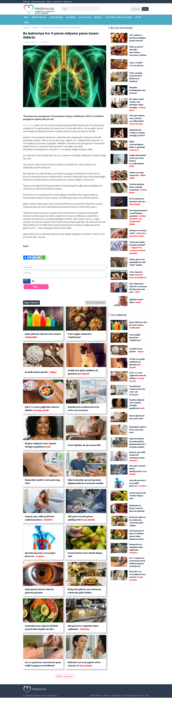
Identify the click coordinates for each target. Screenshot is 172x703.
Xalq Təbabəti (116, 695)
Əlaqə (49, 2)
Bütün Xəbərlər (39, 17)
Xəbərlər (26, 28)
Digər (26, 22)
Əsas (26, 17)
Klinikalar (106, 695)
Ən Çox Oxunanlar (95, 302)
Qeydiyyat (136, 9)
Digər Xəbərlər (31, 302)
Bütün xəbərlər (65, 676)
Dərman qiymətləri (38, 2)
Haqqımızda (57, 2)
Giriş (145, 9)
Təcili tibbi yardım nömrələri (118, 17)
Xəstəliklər (71, 17)
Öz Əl (138, 17)
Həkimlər (26, 2)
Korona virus (85, 17)
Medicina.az (29, 125)
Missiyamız (67, 2)
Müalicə (98, 17)
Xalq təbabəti (56, 17)
